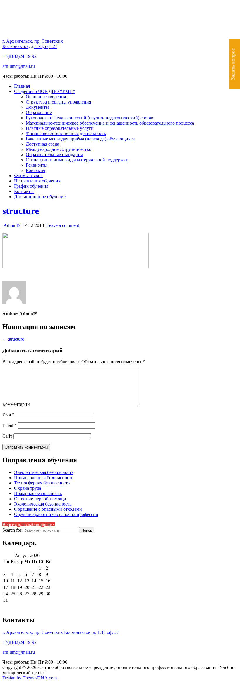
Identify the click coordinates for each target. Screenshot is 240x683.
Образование (39, 112)
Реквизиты (36, 165)
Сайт (7, 436)
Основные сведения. (46, 96)
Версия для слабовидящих (28, 524)
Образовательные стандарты (54, 154)
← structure (13, 339)
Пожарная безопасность (38, 493)
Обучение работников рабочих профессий (56, 514)
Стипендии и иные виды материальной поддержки (77, 159)
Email (9, 425)
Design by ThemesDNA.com (29, 677)
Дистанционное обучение (40, 196)
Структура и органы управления (58, 101)
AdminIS (12, 225)
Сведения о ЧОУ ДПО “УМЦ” (44, 91)
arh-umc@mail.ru (18, 66)
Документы (37, 107)
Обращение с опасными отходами (48, 509)
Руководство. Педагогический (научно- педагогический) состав (89, 117)
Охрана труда (27, 488)
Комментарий (16, 404)
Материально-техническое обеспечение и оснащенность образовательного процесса (110, 122)
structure (20, 211)
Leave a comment (62, 225)
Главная (22, 86)
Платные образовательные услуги (60, 128)
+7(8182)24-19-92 (19, 56)
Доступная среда (42, 144)
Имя (8, 414)
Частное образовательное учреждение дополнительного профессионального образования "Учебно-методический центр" (119, 30)
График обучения (31, 186)
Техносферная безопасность (42, 482)
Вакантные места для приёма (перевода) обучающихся (80, 138)
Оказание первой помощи (40, 498)
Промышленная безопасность (43, 477)
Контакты (35, 170)
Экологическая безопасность (42, 503)
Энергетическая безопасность (43, 472)
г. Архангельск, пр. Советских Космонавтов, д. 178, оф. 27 (32, 44)
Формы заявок (28, 175)
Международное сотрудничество (58, 149)
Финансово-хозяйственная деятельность (66, 133)
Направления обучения (37, 180)
